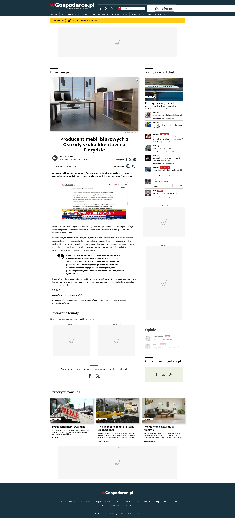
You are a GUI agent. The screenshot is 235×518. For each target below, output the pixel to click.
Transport (85, 14)
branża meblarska (64, 319)
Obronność (101, 14)
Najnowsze (54, 14)
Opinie (169, 14)
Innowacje (125, 14)
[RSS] (112, 8)
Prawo (77, 14)
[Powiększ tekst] (128, 166)
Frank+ (149, 14)
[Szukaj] (119, 8)
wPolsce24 (93, 300)
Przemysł (134, 14)
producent (90, 319)
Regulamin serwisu (101, 514)
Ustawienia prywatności (132, 514)
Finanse (63, 14)
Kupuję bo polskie (113, 14)
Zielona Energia (159, 14)
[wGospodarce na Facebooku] (100, 8)
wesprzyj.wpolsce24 (60, 303)
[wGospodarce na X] (106, 8)
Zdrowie (142, 14)
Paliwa (93, 14)
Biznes (70, 14)
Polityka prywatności (116, 514)
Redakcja (129, 505)
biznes (53, 319)
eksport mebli (78, 319)
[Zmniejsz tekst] (133, 166)
